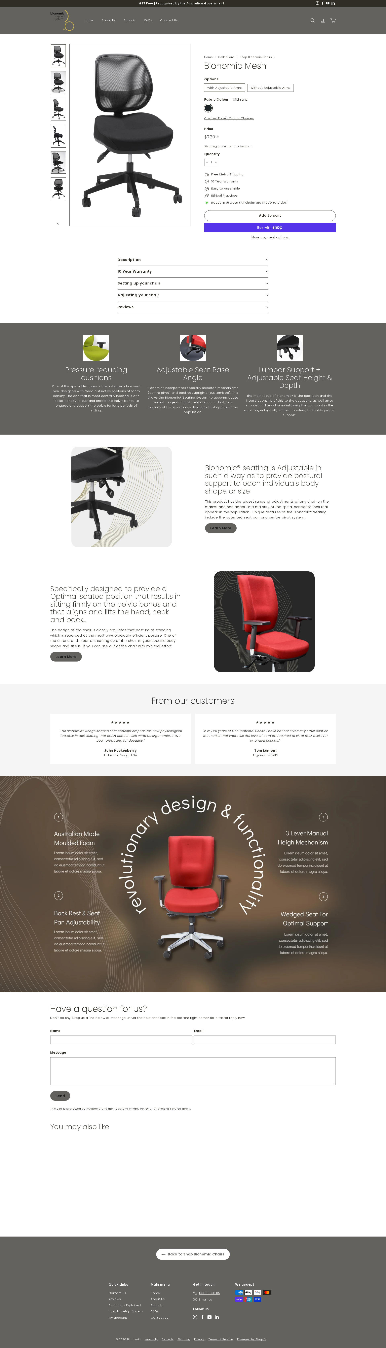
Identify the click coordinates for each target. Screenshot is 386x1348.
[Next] (58, 222)
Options (211, 79)
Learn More (220, 528)
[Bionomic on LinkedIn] (217, 1317)
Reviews (115, 1299)
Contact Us (169, 20)
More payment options (270, 237)
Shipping (210, 146)
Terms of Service (168, 1108)
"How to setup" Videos (126, 1311)
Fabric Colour (225, 99)
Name (55, 1031)
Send (60, 1095)
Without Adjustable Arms (270, 88)
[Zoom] (130, 135)
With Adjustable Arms (224, 88)
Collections (226, 57)
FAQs (148, 20)
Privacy (199, 1339)
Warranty (151, 1339)
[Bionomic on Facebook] (202, 1317)
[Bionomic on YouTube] (209, 1317)
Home (89, 20)
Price (208, 129)
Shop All (130, 20)
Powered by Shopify (251, 1339)
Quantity (212, 154)
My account (118, 1318)
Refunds (167, 1339)
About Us (109, 20)
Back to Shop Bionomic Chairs (196, 1254)
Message (58, 1052)
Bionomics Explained (125, 1305)
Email (198, 1031)
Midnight (208, 108)
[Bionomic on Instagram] (195, 1317)
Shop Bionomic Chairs (256, 57)
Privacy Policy (139, 1108)
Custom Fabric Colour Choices (229, 118)
